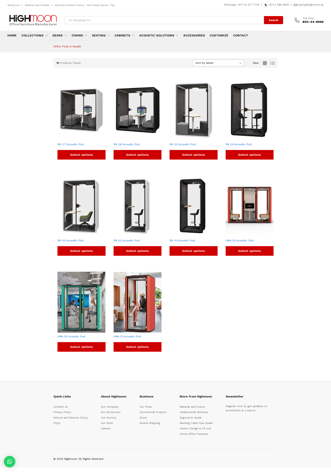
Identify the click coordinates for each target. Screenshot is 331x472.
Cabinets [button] (122, 35)
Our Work (107, 422)
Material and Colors (192, 406)
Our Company (109, 406)
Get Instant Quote (97, 5)
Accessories (194, 35)
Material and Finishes (37, 5)
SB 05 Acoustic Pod (182, 144)
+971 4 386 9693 (278, 4)
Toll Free (308, 18)
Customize (219, 35)
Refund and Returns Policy (70, 417)
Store (143, 417)
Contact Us (60, 406)
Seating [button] (99, 35)
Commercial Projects (153, 412)
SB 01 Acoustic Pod (182, 240)
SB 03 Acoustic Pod (70, 240)
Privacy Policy (62, 412)
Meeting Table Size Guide (196, 422)
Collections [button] (32, 35)
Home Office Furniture (194, 433)
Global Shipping (150, 422)
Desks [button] (57, 35)
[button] (9, 461)
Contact (240, 35)
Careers (106, 428)
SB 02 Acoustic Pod (126, 240)
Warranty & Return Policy (68, 5)
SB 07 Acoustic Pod (70, 144)
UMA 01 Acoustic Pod (127, 336)
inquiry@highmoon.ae (310, 4)
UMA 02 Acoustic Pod (71, 336)
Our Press (146, 406)
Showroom (14, 5)
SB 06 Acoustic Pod (127, 144)
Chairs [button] (77, 35)
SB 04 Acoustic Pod (239, 144)
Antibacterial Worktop (194, 412)
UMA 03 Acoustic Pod (239, 240)
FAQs (56, 422)
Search (273, 20)
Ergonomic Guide (191, 417)
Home (12, 35)
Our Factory (108, 417)
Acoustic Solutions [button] (156, 35)
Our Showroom (110, 412)
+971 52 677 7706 (248, 4)
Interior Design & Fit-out (195, 428)
